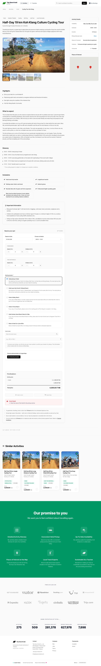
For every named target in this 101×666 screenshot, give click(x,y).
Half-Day (26, 18)
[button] (84, 36)
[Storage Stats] (87, 662)
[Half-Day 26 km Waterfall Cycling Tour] (50, 460)
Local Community (40, 18)
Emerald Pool (8, 483)
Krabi (17, 9)
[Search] (56, 334)
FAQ (53, 644)
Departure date (8, 236)
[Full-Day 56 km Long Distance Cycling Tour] (31, 460)
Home (4, 9)
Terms (53, 648)
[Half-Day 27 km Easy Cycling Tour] (70, 460)
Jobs (53, 646)
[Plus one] (22, 251)
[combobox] (67, 3)
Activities (11, 9)
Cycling (20, 18)
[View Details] (17, 487)
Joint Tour (32, 18)
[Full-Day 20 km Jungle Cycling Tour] (11, 460)
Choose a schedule (39, 236)
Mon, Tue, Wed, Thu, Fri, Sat (90, 23)
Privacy (54, 650)
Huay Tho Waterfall (49, 480)
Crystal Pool (8, 480)
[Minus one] (8, 251)
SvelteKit (74, 644)
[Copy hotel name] (60, 334)
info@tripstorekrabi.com (38, 654)
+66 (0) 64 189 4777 (37, 651)
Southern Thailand (12, 18)
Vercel (73, 646)
